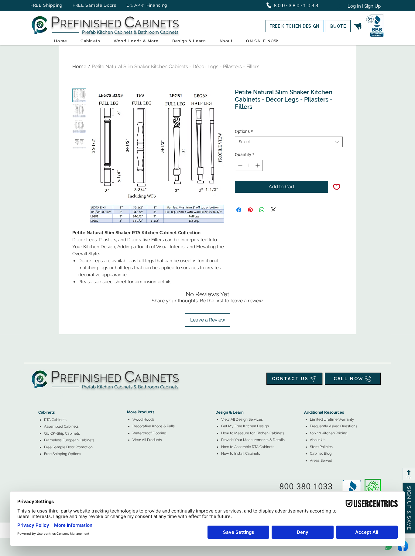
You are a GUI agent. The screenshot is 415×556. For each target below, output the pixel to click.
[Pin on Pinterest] (250, 210)
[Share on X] (273, 210)
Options (244, 131)
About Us (317, 440)
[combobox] (289, 142)
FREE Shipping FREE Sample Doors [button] (76, 5)
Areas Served (321, 460)
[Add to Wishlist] (337, 187)
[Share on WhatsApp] (262, 210)
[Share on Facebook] (238, 210)
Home (79, 66)
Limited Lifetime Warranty (332, 419)
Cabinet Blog (320, 453)
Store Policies (321, 447)
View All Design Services (242, 419)
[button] (295, 26)
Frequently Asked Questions (333, 426)
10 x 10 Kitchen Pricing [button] (328, 433)
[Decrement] (239, 165)
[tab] (42, 395)
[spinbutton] (248, 165)
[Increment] (258, 165)
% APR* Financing (148, 5)
